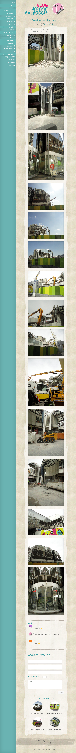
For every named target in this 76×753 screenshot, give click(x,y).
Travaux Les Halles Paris (50, 25)
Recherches (47, 743)
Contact (54, 743)
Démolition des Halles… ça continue (37, 713)
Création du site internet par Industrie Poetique (45, 749)
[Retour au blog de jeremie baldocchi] (46, 17)
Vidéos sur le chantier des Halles (55, 729)
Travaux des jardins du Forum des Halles (55, 713)
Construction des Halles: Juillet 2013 (37, 729)
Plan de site (39, 743)
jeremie (52, 748)
